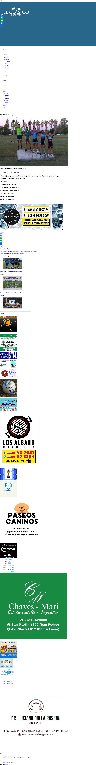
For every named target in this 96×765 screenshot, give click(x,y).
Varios (6, 102)
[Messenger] (30, 242)
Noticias (4, 91)
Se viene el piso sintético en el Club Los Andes (11, 293)
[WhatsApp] (30, 239)
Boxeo (4, 107)
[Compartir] (30, 244)
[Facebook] (30, 234)
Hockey (6, 100)
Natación (7, 98)
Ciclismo (7, 96)
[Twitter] (30, 237)
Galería (4, 103)
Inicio (4, 89)
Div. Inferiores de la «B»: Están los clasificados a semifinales (15, 311)
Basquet (6, 95)
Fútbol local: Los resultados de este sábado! (11, 271)
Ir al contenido (2, 0)
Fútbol (6, 93)
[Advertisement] (48, 34)
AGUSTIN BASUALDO (8, 246)
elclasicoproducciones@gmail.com (16, 757)
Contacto (4, 105)
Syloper (6, 764)
